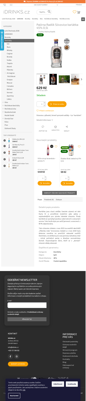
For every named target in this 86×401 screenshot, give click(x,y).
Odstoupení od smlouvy (68, 366)
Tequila (9, 63)
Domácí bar (9, 118)
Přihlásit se (27, 319)
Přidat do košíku (58, 104)
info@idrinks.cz (13, 347)
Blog (64, 362)
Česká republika (60, 261)
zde (24, 390)
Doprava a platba (69, 353)
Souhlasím (72, 384)
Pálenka (10, 70)
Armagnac (11, 73)
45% (55, 258)
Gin (8, 44)
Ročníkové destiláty (12, 105)
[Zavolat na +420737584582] (6, 5)
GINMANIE (9, 34)
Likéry (9, 99)
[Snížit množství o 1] (44, 105)
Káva (6, 122)
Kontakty (66, 359)
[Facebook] (10, 356)
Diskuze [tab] (59, 199)
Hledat (48, 12)
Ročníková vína (10, 109)
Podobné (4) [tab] (49, 199)
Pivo (6, 125)
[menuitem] (8, 18)
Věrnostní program (70, 350)
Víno (6, 102)
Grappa (9, 79)
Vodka (9, 60)
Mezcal (9, 83)
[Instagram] (16, 356)
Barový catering (18, 364)
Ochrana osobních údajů (69, 345)
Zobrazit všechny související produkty (59, 193)
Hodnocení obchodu (70, 356)
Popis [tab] (40, 199)
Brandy (9, 57)
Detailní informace (44, 120)
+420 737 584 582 (13, 351)
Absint (9, 66)
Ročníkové (11, 76)
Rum (8, 47)
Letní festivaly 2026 (12, 31)
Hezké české (9, 115)
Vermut (10, 92)
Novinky (8, 37)
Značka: (46, 32)
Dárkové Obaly (10, 128)
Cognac (10, 53)
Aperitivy (10, 96)
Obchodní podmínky (41, 5)
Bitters (9, 89)
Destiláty (8, 40)
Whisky (9, 50)
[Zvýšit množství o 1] (44, 103)
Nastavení (14, 395)
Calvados (10, 86)
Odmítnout (57, 384)
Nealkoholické (10, 112)
